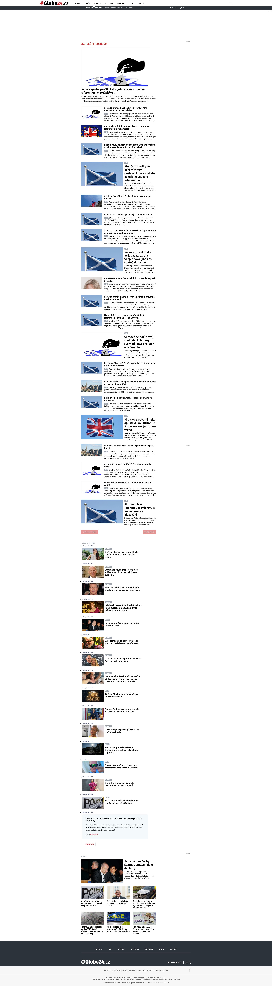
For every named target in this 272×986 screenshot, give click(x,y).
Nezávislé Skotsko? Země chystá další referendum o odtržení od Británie (129, 364)
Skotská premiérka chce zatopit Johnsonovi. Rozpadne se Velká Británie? (125, 109)
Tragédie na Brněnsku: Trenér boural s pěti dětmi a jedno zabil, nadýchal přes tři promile (144, 904)
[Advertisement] (175, 74)
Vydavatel (131, 970)
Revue (131, 3)
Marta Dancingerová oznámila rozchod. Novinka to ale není (119, 784)
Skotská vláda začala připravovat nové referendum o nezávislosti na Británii (130, 382)
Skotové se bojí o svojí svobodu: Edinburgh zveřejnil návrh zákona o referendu (139, 342)
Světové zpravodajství (94, 8)
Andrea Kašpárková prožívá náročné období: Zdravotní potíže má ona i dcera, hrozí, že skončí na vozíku (122, 679)
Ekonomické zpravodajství (114, 8)
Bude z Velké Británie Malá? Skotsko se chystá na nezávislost (128, 399)
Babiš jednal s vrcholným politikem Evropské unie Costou (117, 903)
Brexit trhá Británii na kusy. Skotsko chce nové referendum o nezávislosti (126, 127)
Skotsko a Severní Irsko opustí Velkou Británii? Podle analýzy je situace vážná (140, 425)
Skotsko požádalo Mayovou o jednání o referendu (128, 214)
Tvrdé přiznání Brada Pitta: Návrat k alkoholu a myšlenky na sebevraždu (122, 588)
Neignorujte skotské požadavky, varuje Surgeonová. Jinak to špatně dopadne (138, 257)
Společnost (130, 8)
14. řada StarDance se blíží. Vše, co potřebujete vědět (121, 695)
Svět (88, 3)
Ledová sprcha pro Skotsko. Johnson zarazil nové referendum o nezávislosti (113, 91)
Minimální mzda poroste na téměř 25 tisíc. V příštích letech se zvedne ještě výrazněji (92, 930)
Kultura (120, 3)
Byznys (97, 3)
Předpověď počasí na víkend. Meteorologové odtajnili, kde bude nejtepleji (121, 750)
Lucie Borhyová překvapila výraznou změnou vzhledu (122, 730)
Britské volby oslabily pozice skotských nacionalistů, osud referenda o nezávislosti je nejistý (130, 146)
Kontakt (124, 970)
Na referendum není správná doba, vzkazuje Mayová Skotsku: (129, 279)
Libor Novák (94, 835)
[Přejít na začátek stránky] (189, 970)
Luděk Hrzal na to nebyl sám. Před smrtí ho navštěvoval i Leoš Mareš (121, 642)
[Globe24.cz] (53, 3)
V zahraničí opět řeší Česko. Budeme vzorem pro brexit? (127, 197)
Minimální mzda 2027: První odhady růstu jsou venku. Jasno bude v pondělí (143, 930)
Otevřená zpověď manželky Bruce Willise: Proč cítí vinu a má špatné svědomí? (121, 572)
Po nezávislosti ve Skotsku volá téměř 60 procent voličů (128, 483)
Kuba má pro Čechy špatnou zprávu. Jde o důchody (122, 624)
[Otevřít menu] (231, 3)
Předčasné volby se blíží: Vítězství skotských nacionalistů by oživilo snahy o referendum (139, 173)
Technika (109, 3)
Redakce (117, 970)
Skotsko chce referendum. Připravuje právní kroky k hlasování (139, 509)
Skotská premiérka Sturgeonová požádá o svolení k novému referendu (129, 298)
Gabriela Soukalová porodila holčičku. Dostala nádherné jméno (123, 659)
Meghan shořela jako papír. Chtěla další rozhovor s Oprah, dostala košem (121, 554)
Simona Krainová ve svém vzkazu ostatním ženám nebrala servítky (121, 766)
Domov (78, 3)
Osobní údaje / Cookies (150, 970)
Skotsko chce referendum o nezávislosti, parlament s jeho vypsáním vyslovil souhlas (130, 231)
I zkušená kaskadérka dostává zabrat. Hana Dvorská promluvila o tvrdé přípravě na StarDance (123, 608)
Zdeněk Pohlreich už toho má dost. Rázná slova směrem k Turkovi (122, 710)
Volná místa (163, 970)
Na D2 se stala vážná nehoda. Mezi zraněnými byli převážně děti (121, 802)
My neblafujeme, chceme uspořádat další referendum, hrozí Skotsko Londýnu (124, 316)
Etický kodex (108, 970)
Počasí (141, 3)
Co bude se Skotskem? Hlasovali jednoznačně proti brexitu (129, 447)
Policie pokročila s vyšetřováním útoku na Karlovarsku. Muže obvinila (118, 929)
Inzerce (138, 970)
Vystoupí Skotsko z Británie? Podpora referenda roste (127, 465)
